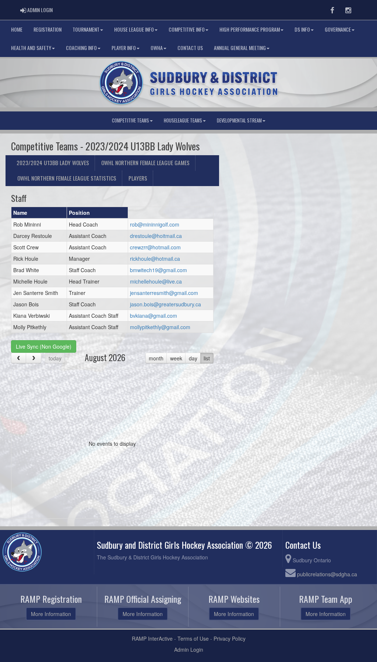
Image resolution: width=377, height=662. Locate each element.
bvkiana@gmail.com (153, 315)
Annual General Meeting (240, 47)
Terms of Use (193, 638)
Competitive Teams (130, 120)
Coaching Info (81, 47)
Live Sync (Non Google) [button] (43, 346)
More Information (51, 613)
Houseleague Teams (183, 120)
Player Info (124, 47)
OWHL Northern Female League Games (145, 163)
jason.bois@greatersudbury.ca (165, 304)
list (207, 358)
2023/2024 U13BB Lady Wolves (53, 163)
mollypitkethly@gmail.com (160, 327)
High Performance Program (249, 29)
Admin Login (188, 649)
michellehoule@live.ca (156, 281)
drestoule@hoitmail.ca (156, 235)
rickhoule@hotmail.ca (155, 258)
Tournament (86, 29)
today (55, 358)
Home (16, 29)
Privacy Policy (230, 638)
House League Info (134, 29)
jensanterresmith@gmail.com (164, 292)
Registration (47, 29)
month (156, 358)
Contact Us (190, 47)
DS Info (302, 29)
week (176, 358)
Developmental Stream (239, 120)
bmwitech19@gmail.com (158, 270)
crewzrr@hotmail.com (155, 247)
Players (137, 178)
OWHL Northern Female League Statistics (66, 178)
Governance (338, 29)
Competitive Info (187, 29)
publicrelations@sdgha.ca (327, 574)
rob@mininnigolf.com (154, 224)
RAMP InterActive (152, 638)
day (193, 358)
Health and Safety (31, 47)
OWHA (157, 47)
